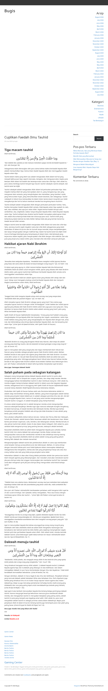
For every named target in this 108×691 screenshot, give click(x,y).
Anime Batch (8, 646)
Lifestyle (101, 118)
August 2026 (99, 17)
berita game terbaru (37, 667)
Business (101, 106)
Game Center (9, 632)
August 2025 (99, 53)
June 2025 (100, 59)
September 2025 (98, 50)
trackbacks (27, 675)
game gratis (54, 667)
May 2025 (100, 62)
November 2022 (98, 83)
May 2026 (100, 26)
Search (75, 134)
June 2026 (100, 23)
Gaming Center (13, 662)
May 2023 (100, 65)
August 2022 (99, 92)
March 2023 (100, 71)
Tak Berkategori (98, 120)
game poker (48, 669)
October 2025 (99, 47)
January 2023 (99, 77)
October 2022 (99, 86)
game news (62, 667)
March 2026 (100, 32)
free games (47, 667)
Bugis (9, 10)
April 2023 (100, 68)
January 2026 (99, 38)
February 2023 (99, 74)
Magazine (77, 686)
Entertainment (99, 109)
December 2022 (98, 80)
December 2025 (98, 41)
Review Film (8, 641)
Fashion (101, 112)
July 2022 (100, 95)
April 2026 (100, 29)
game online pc (16, 669)
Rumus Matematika (11, 643)
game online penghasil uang (30, 669)
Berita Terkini (9, 648)
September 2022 (98, 89)
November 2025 (98, 44)
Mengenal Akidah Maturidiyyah (83, 164)
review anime (9, 658)
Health (101, 114)
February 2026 (99, 35)
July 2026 (100, 20)
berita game (28, 667)
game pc (41, 669)
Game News (8, 636)
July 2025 (100, 56)
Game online (8, 669)
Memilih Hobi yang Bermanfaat (83, 156)
